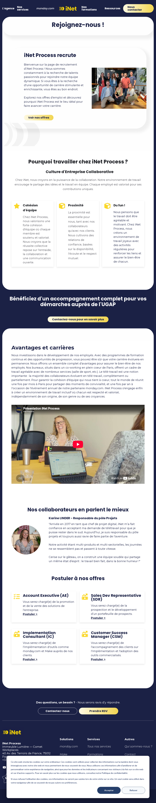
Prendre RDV (98, 711)
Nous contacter (135, 8)
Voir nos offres (38, 117)
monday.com (45, 8)
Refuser (133, 790)
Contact (130, 754)
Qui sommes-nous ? (138, 746)
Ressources (112, 8)
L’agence (8, 8)
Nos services (22, 8)
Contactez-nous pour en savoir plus (78, 319)
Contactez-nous (57, 711)
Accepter (109, 790)
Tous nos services (99, 746)
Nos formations (89, 8)
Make (63, 754)
